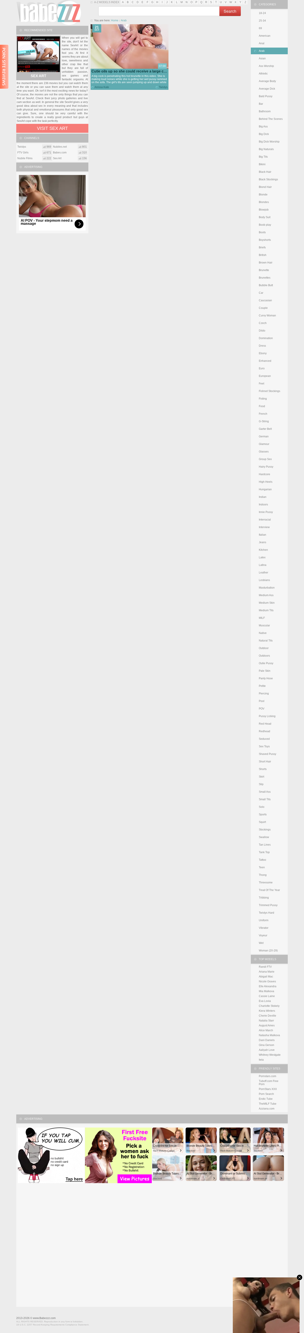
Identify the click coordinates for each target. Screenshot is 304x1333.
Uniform (263, 920)
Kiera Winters (267, 1010)
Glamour (264, 444)
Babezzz (48, 12)
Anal (261, 43)
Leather (263, 572)
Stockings (265, 829)
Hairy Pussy (266, 466)
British (262, 255)
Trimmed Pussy (268, 905)
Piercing (264, 693)
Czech (263, 323)
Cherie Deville (267, 1015)
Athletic (263, 73)
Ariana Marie (266, 971)
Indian (262, 497)
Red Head (265, 723)
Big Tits (263, 156)
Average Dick (267, 88)
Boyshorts (265, 239)
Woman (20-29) (268, 950)
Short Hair (265, 761)
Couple (263, 308)
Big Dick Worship (269, 141)
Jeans (262, 542)
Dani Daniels (267, 1040)
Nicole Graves (267, 981)
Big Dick (264, 134)
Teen (262, 867)
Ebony (263, 353)
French (263, 413)
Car (261, 292)
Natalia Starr (266, 1020)
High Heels (265, 481)
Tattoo (262, 859)
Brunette (264, 270)
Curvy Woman (267, 315)
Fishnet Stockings (269, 391)
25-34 (262, 20)
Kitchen (263, 549)
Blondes (264, 202)
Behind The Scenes (271, 119)
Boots (262, 232)
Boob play (265, 224)
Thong (263, 875)
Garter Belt (265, 428)
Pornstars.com (267, 1076)
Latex (262, 557)
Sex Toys (264, 746)
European (265, 376)
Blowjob (264, 209)
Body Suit (264, 217)
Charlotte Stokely (269, 1005)
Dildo (262, 330)
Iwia (261, 1059)
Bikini (262, 164)
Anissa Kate (102, 87)
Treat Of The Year (269, 890)
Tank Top (264, 852)
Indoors (263, 504)
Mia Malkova (266, 991)
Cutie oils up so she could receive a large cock (130, 71)
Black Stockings (268, 179)
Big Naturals (266, 149)
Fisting (263, 398)
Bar (261, 103)
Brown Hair (265, 262)
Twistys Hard (266, 912)
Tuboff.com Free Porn (268, 1083)
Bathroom (265, 111)
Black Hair (265, 171)
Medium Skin (267, 602)
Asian (262, 58)
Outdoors (264, 655)
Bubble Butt (266, 285)
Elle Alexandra (267, 986)
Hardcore (264, 474)
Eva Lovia (265, 1001)
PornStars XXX (268, 1089)
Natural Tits (266, 640)
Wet (261, 943)
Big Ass (263, 126)
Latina (262, 565)
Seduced (264, 738)
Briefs (262, 247)
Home (114, 20)
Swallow (264, 837)
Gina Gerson (266, 1045)
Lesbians (264, 580)
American (264, 35)
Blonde (263, 194)
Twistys (163, 87)
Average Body (267, 81)
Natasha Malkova (269, 1035)
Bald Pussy (265, 96)
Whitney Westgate (270, 1054)
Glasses (264, 451)
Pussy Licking (267, 716)
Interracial (265, 519)
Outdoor (264, 648)
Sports (263, 814)
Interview (264, 527)
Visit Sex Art (52, 128)
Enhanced (265, 360)
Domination (266, 338)
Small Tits (265, 799)
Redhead (264, 731)
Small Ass (265, 791)
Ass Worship (266, 66)
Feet (261, 383)
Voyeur (263, 935)
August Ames (267, 1025)
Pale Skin (264, 670)
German (264, 436)
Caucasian (265, 300)
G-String (264, 421)
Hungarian (265, 489)
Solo (261, 806)
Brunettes (264, 277)
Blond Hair (265, 187)
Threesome (266, 882)
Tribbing (264, 897)
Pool (261, 701)
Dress (262, 345)
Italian (262, 534)
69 (260, 28)
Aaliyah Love (267, 1050)
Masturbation (267, 587)
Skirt (261, 776)
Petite (262, 686)
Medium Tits (266, 610)
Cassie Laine (267, 996)
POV (261, 708)
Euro (262, 368)
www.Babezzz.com (44, 1318)
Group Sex (265, 459)
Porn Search (266, 1094)
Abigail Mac (266, 976)
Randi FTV (265, 966)
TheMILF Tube (267, 1103)
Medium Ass (266, 595)
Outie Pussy (266, 663)
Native (263, 633)
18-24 (262, 13)
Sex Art (38, 76)
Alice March (266, 1030)
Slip (261, 784)
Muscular (264, 625)
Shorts (263, 769)
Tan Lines (265, 844)
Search (230, 11)
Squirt (262, 822)
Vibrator (263, 927)
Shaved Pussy (267, 754)
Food (262, 406)
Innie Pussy (266, 512)
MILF (262, 617)
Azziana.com (266, 1108)
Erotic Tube (266, 1098)
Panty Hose (266, 678)
